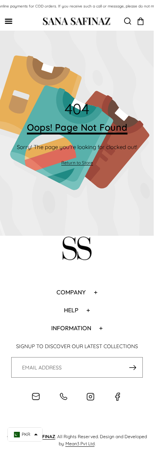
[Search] (127, 21)
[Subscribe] (132, 367)
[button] (140, 21)
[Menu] (8, 21)
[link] (77, 163)
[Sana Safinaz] (76, 21)
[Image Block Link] (77, 249)
